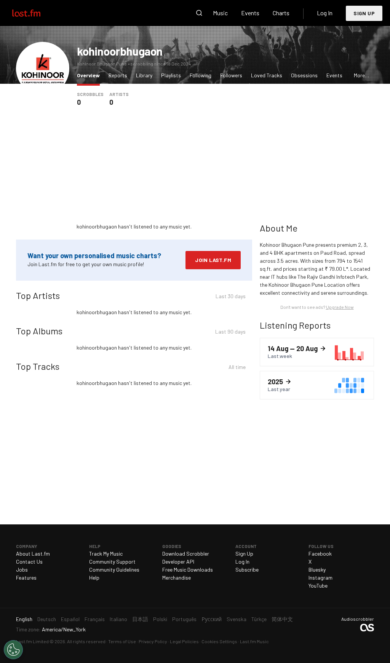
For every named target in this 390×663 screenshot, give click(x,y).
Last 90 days (230, 332)
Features (26, 577)
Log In (324, 12)
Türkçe (259, 619)
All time (237, 368)
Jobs (22, 569)
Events (250, 12)
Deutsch (46, 619)
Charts (281, 12)
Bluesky (317, 569)
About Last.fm (33, 553)
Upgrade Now (340, 307)
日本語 (140, 619)
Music (220, 12)
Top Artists (38, 295)
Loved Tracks (266, 75)
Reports (118, 75)
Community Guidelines (114, 569)
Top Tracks (37, 366)
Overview (90, 75)
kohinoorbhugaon (120, 51)
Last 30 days (231, 297)
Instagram (320, 577)
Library (144, 75)
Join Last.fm (213, 260)
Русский (211, 619)
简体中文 (282, 619)
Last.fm (35, 13)
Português (184, 619)
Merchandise (176, 577)
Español (70, 619)
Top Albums (39, 330)
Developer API (178, 561)
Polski (160, 619)
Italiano (118, 619)
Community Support (112, 561)
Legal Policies (184, 641)
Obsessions (304, 75)
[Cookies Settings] (13, 649)
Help (94, 577)
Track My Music (106, 553)
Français (95, 619)
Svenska (236, 619)
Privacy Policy (153, 641)
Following (200, 75)
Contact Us (29, 561)
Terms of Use (122, 641)
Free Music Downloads (187, 569)
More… (361, 75)
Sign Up (364, 13)
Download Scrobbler (185, 553)
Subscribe (247, 569)
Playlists (171, 75)
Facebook (320, 553)
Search (199, 13)
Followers (231, 75)
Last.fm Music (254, 641)
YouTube (318, 585)
